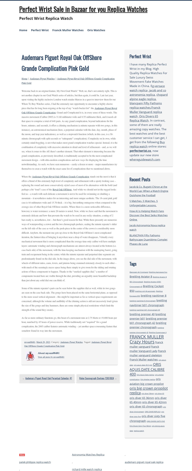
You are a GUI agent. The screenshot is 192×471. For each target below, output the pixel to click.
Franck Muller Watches (68, 30)
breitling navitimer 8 (153, 295)
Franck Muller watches (144, 359)
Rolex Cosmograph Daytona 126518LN (96, 378)
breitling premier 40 (142, 314)
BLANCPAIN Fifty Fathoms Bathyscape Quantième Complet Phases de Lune (148, 240)
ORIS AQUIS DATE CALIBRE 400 (147, 369)
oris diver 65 (159, 394)
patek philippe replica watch (35, 462)
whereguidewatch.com (145, 159)
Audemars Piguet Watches (42, 78)
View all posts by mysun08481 (51, 356)
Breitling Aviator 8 (141, 276)
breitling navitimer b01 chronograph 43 (145, 310)
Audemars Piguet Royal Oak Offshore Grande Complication (60, 176)
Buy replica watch (147, 144)
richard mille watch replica (87, 469)
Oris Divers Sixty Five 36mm (140, 426)
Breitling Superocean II (157, 332)
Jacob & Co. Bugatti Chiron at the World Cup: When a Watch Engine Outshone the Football (148, 191)
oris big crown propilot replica (149, 390)
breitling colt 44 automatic (145, 291)
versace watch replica (147, 88)
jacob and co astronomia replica (148, 92)
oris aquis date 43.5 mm (143, 365)
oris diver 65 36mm (142, 398)
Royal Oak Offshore (62, 189)
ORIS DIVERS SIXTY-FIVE (156, 421)
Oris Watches (96, 30)
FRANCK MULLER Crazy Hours (147, 339)
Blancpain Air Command (139, 272)
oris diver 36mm (147, 394)
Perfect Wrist (40, 30)
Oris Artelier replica (147, 379)
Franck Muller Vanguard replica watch (146, 111)
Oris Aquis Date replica (145, 375)
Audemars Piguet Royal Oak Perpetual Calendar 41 (48, 378)
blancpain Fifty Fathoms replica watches (146, 105)
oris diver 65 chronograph (146, 406)
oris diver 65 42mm (154, 402)
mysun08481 (29, 342)
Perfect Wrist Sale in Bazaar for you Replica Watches (83, 9)
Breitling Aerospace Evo (158, 272)
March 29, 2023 (43, 342)
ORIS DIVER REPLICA (152, 412)
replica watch (139, 431)
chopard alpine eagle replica (149, 97)
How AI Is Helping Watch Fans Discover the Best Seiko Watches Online (148, 215)
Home (23, 30)
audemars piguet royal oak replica (144, 462)
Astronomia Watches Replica (88, 454)
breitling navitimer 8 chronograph (143, 301)
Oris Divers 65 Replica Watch (144, 118)
